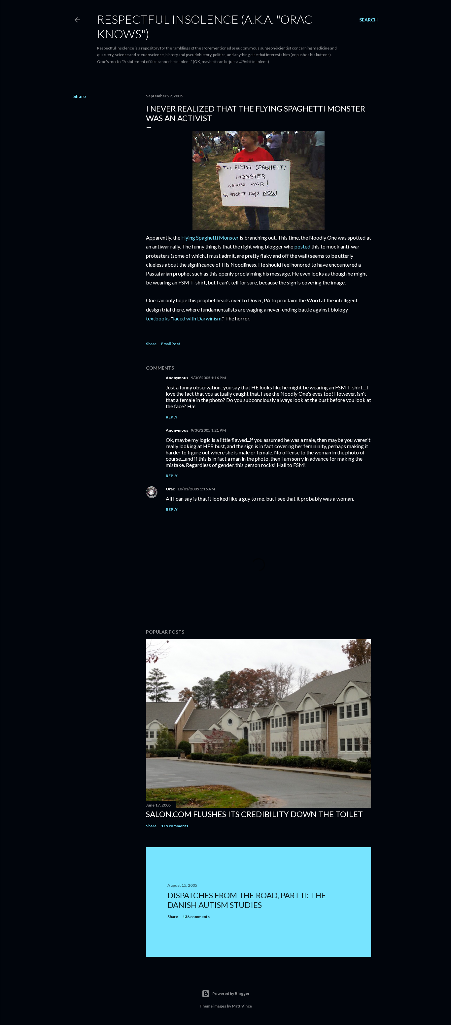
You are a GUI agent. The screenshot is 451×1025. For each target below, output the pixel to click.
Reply (172, 416)
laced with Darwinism (197, 318)
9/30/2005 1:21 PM (208, 430)
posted (302, 246)
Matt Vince (242, 1006)
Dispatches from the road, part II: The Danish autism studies (246, 899)
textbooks (158, 318)
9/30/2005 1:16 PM (208, 377)
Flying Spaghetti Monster (210, 237)
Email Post (170, 343)
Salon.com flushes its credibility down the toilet (254, 814)
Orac (170, 488)
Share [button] (79, 96)
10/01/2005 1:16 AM (196, 488)
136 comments (196, 916)
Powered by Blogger (231, 993)
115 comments (174, 825)
